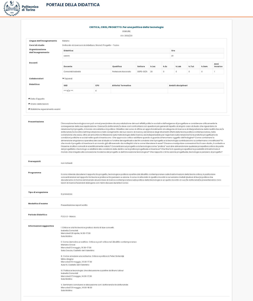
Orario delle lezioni (39, 104)
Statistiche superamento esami (45, 109)
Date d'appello (37, 98)
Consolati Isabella (72, 71)
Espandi (68, 78)
